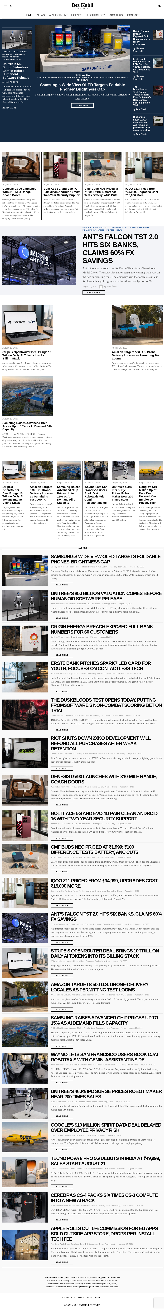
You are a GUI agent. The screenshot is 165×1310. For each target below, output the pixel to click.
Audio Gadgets (57, 857)
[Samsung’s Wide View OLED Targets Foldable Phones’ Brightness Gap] (82, 48)
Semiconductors (103, 1028)
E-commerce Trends (106, 995)
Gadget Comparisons (60, 1169)
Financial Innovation (93, 230)
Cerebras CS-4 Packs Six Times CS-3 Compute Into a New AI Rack (104, 1198)
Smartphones (99, 824)
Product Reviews (97, 857)
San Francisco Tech (111, 1065)
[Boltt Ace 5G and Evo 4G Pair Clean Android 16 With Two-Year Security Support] (62, 167)
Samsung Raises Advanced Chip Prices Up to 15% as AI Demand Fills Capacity (27, 426)
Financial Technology (87, 673)
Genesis (93, 787)
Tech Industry (111, 1244)
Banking (54, 637)
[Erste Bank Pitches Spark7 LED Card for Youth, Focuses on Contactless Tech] (158, 63)
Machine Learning (97, 1205)
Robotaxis (97, 1065)
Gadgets (54, 891)
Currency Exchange (138, 227)
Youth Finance (118, 673)
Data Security (65, 1135)
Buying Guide (70, 857)
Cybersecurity (64, 637)
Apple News (65, 1244)
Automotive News (58, 787)
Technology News (12, 59)
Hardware (85, 1205)
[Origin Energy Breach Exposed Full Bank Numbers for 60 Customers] (158, 35)
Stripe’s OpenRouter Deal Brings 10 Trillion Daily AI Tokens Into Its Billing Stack (26, 355)
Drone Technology (89, 995)
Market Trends (83, 1028)
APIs (53, 961)
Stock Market (91, 1102)
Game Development (66, 754)
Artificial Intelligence (14, 52)
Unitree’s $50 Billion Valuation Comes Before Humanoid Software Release (15, 70)
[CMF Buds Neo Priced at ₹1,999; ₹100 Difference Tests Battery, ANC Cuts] (102, 167)
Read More (85, 106)
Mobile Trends (76, 1169)
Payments (90, 961)
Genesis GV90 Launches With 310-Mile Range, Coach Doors (19, 192)
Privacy (93, 637)
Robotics (15, 57)
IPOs (69, 1102)
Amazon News (57, 995)
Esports (54, 754)
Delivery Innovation (72, 995)
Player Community (117, 754)
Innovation (19, 54)
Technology (110, 824)
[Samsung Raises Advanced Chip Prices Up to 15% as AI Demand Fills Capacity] (27, 396)
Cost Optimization (116, 227)
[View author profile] (101, 287)
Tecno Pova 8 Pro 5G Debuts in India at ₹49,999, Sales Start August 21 (105, 1161)
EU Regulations (91, 1244)
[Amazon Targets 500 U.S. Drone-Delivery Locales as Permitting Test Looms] (137, 325)
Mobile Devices (90, 77)
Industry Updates (96, 754)
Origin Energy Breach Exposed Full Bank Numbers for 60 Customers (141, 38)
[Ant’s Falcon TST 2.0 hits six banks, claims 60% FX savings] (39, 260)
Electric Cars (83, 787)
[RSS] (159, 6)
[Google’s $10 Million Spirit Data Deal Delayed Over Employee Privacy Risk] (151, 470)
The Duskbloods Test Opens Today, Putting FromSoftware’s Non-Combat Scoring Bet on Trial (142, 96)
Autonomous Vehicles (77, 1065)
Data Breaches (77, 637)
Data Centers (74, 1205)
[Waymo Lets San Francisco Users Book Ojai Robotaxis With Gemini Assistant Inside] (96, 470)
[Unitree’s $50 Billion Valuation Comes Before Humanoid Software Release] (17, 39)
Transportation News (129, 1065)
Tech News (82, 80)
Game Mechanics (71, 716)
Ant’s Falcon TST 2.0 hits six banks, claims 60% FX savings (120, 249)
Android (54, 824)
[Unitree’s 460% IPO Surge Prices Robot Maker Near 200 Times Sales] (123, 470)
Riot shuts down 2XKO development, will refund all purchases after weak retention (142, 124)
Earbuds (80, 857)
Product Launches (86, 891)
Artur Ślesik (141, 109)
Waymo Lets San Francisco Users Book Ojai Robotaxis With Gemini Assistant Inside (95, 494)
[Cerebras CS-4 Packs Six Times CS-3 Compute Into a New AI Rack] (25, 1207)
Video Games (117, 716)
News (103, 77)
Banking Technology (93, 227)
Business (7, 54)
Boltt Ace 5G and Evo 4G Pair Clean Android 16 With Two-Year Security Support (62, 192)
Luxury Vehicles (105, 787)
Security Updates (85, 824)
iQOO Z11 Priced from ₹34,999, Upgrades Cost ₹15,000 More (141, 192)
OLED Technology (117, 77)
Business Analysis (58, 1102)
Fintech (111, 230)
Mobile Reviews (64, 824)
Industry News (99, 716)
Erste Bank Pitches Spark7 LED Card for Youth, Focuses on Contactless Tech (141, 66)
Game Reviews (85, 716)
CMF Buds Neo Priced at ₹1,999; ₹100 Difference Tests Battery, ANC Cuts (101, 192)
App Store (55, 1244)
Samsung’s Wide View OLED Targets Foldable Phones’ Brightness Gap (82, 87)
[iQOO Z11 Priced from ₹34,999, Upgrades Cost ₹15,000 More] (143, 167)
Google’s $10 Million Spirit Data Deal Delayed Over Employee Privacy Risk (148, 494)
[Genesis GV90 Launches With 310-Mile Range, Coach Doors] (20, 167)
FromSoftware (57, 716)
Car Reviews (72, 787)
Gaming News (82, 754)
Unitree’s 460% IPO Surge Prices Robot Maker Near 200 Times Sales (122, 493)
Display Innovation (49, 77)
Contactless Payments (68, 673)
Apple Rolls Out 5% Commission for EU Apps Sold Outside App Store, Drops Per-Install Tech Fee (104, 1234)
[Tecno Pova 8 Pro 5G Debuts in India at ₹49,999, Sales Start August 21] (25, 1172)
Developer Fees (78, 1244)
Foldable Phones (71, 77)
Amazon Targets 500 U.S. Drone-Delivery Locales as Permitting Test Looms (136, 355)
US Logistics (126, 995)
